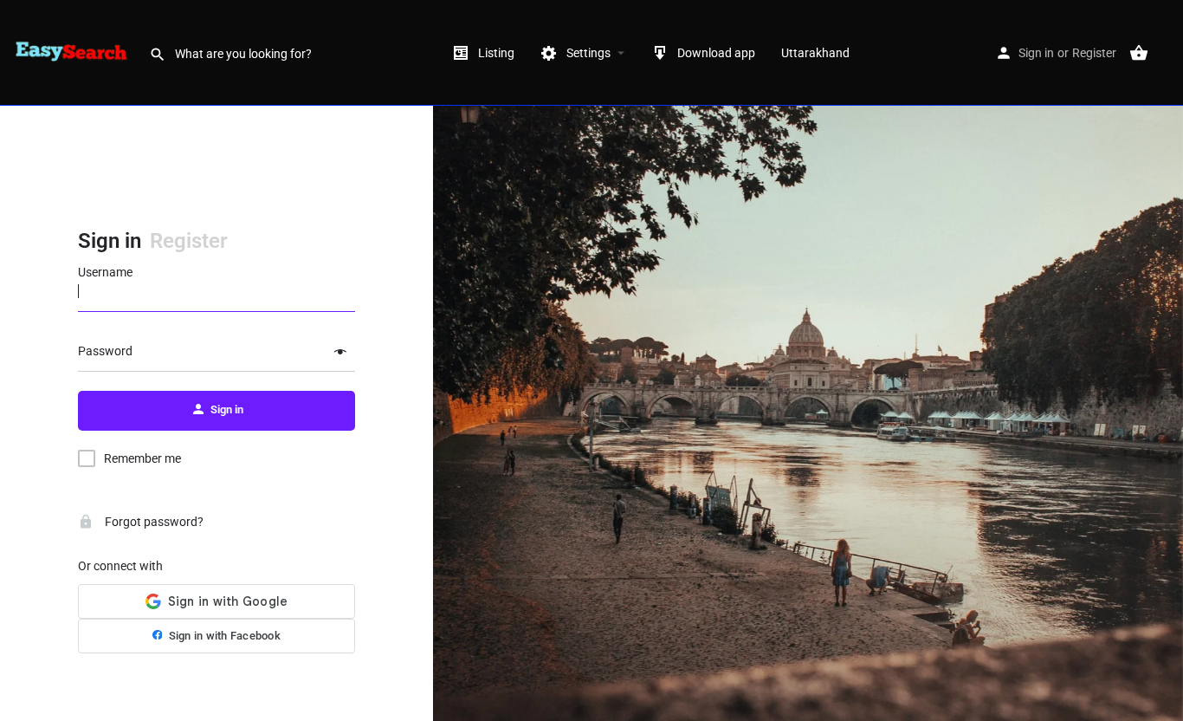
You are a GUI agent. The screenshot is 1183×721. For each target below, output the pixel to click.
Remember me (142, 458)
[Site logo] (74, 52)
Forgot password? (153, 522)
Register (1094, 53)
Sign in (1036, 53)
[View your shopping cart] (1138, 52)
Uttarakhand (815, 53)
